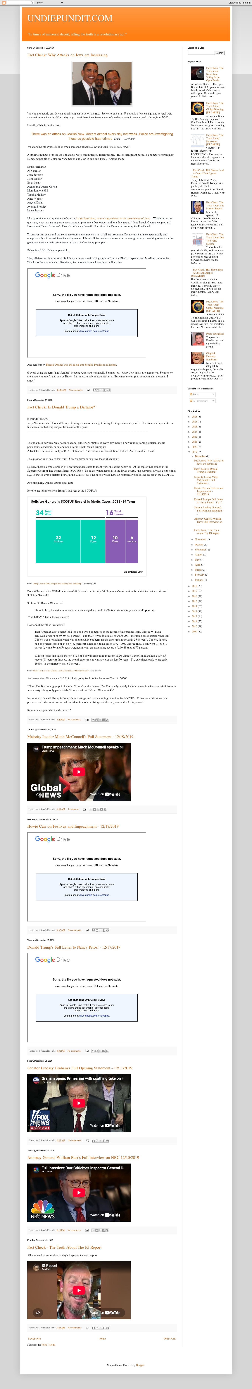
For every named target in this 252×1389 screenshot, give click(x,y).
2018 (195, 586)
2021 (195, 441)
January (199, 579)
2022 (195, 436)
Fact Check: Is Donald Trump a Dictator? (61, 407)
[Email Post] (88, 389)
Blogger (140, 1365)
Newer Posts (34, 1338)
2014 (195, 606)
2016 (195, 596)
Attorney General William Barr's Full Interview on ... (208, 522)
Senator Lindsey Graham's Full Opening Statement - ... (209, 510)
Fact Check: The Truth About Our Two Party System (215, 238)
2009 (195, 631)
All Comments (200, 401)
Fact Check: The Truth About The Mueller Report (215, 205)
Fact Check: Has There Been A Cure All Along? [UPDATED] (207, 273)
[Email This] (94, 390)
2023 (195, 431)
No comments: (76, 389)
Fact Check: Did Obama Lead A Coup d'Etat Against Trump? (207, 173)
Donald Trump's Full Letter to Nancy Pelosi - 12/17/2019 (73, 947)
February (200, 574)
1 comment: (74, 809)
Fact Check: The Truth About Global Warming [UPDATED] (215, 107)
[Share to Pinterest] (109, 390)
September (201, 549)
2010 (195, 626)
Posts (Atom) (49, 1344)
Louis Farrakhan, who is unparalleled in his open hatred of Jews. (113, 218)
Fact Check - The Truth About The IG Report (64, 1247)
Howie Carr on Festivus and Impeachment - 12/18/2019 (73, 826)
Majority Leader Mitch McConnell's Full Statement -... (206, 480)
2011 (195, 621)
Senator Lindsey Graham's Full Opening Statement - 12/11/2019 (79, 1067)
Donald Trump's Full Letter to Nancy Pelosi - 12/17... (209, 500)
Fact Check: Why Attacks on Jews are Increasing (67, 54)
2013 (195, 611)
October (199, 544)
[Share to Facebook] (105, 390)
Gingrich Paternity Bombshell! (212, 356)
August (199, 554)
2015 (195, 601)
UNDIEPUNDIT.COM (70, 17)
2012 (195, 616)
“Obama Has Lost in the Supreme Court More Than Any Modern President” (60, 670)
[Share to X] (101, 390)
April (198, 564)
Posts (195, 394)
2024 (195, 426)
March (198, 569)
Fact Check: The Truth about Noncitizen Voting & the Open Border (214, 74)
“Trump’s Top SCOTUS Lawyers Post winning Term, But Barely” (57, 583)
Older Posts (170, 1338)
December (200, 456)
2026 (195, 416)
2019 (195, 452)
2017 (195, 591)
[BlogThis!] (98, 390)
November (201, 539)
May (197, 559)
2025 (195, 421)
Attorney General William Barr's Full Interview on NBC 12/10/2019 (83, 1157)
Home (102, 1338)
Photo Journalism (215, 333)
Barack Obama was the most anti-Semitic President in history (81, 364)
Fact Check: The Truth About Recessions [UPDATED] (214, 139)
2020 (195, 447)
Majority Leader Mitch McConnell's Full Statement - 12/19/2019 (80, 736)
